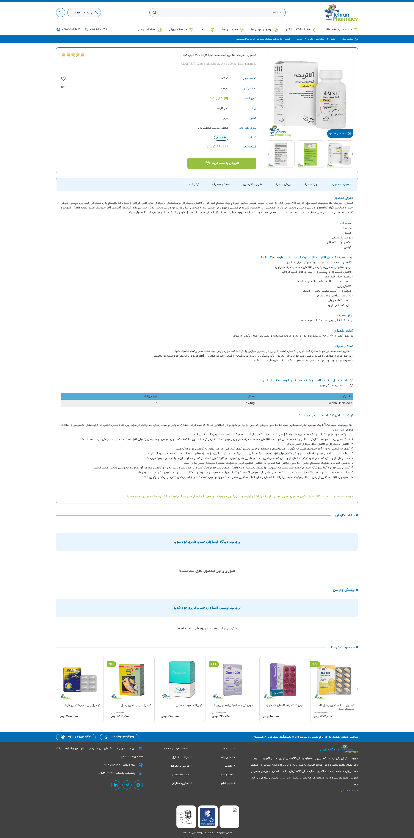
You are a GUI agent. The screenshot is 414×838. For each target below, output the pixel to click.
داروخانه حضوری (154, 496)
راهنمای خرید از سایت (176, 748)
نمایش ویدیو (337, 133)
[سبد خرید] (60, 12)
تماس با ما (227, 757)
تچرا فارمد (222, 108)
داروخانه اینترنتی (180, 496)
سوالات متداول (180, 757)
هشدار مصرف (221, 184)
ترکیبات (194, 184)
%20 (315, 664)
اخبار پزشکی (226, 774)
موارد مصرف (311, 184)
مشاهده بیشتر (349, 790)
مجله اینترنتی (147, 29)
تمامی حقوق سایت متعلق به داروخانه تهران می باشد (207, 832)
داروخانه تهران (178, 29)
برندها (205, 29)
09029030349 (98, 30)
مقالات (229, 766)
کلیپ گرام (227, 783)
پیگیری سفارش (180, 783)
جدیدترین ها (230, 29)
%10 (111, 664)
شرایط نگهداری (252, 184)
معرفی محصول (341, 184)
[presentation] (352, 154)
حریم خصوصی (180, 774)
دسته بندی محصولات (338, 29)
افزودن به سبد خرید (225, 163)
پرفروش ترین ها (261, 29)
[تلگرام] (127, 784)
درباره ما (228, 748)
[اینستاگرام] (138, 784)
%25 (214, 664)
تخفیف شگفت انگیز (298, 29)
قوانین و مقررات (180, 766)
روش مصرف (283, 184)
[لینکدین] (115, 784)
